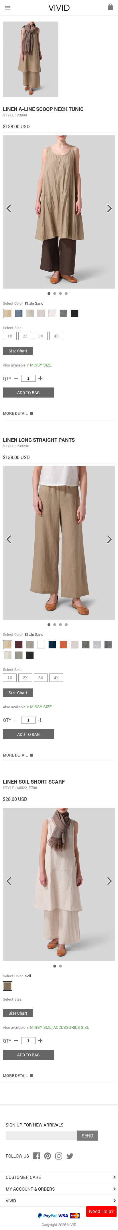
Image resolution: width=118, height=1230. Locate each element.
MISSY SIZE (41, 365)
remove (16, 378)
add (40, 378)
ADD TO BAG (28, 392)
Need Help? (101, 1211)
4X (56, 336)
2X (25, 336)
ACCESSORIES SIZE (71, 1027)
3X (40, 336)
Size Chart (18, 351)
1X (9, 336)
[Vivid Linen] (59, 9)
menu (7, 7)
